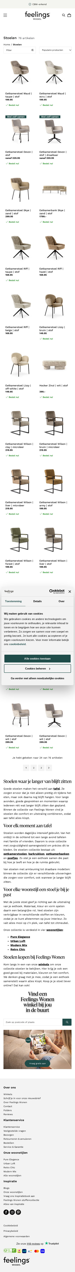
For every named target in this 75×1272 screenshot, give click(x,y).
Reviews (8, 1114)
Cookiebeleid (10, 1225)
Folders (7, 1110)
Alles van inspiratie (13, 1204)
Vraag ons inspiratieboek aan (19, 1196)
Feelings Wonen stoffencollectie (21, 1200)
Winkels (7, 1094)
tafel (56, 788)
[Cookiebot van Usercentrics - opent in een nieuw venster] (49, 591)
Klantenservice (11, 1127)
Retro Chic (17, 949)
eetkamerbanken (57, 853)
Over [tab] (62, 601)
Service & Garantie (13, 1147)
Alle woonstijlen (12, 1175)
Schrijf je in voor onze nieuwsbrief (22, 1098)
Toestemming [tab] (13, 601)
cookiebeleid (17, 644)
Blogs (6, 1188)
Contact (7, 1106)
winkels (43, 964)
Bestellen (8, 1143)
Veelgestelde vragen (14, 1131)
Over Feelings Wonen (15, 1102)
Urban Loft (17, 941)
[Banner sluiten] (70, 591)
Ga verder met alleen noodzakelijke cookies (37, 678)
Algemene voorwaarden (16, 1236)
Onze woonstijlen (13, 1192)
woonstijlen (54, 930)
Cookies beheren (35, 668)
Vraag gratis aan (37, 1063)
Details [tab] (37, 601)
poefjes (13, 858)
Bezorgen (8, 1135)
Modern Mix (18, 945)
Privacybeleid (10, 1231)
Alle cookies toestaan (37, 658)
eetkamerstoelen (15, 853)
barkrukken (36, 853)
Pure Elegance (20, 936)
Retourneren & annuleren (17, 1139)
